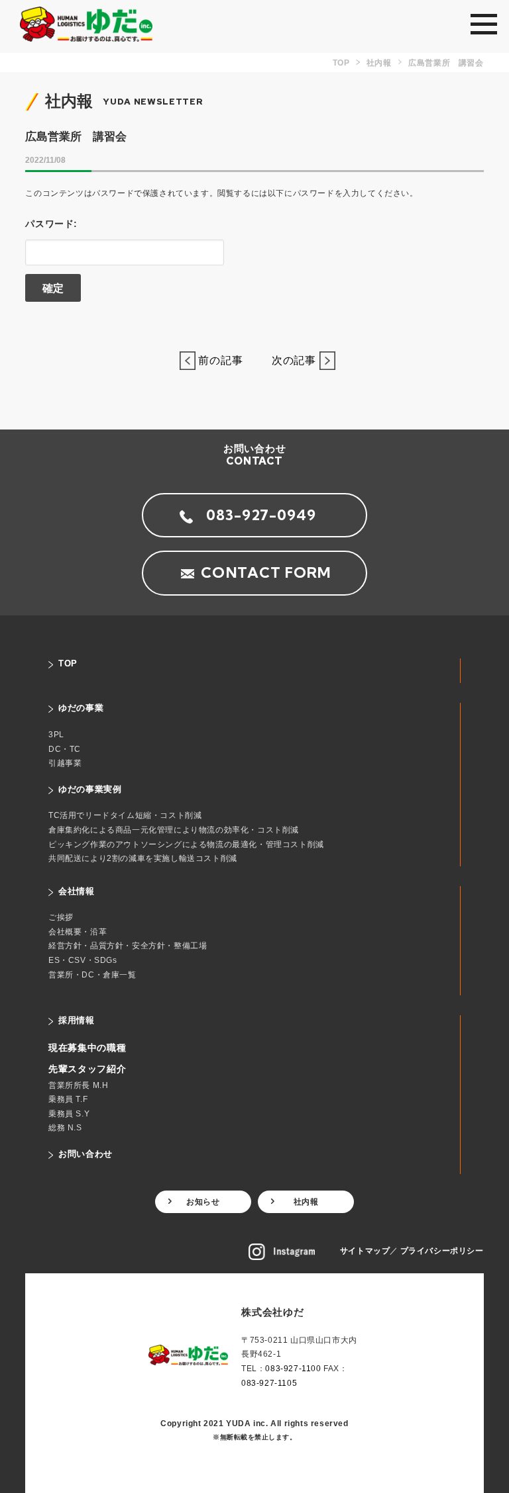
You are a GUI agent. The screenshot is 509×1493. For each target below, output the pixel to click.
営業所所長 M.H (78, 1085)
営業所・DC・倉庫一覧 (92, 974)
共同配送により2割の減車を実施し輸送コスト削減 (142, 858)
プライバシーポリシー (442, 1250)
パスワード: (51, 223)
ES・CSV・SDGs (82, 960)
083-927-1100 (293, 1368)
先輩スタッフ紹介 (87, 1068)
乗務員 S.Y (68, 1113)
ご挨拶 (61, 917)
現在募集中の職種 (87, 1047)
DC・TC (64, 749)
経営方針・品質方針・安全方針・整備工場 (127, 945)
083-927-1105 (269, 1383)
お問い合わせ (85, 1154)
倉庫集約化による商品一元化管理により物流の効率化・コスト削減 (173, 830)
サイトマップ (365, 1250)
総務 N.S (65, 1127)
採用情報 (76, 1020)
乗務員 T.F (67, 1099)
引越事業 (65, 763)
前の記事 (225, 360)
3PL (56, 734)
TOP (68, 663)
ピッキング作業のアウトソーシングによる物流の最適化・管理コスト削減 (186, 844)
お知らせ (202, 1201)
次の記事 (289, 360)
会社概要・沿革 (77, 931)
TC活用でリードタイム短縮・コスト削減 (124, 815)
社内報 (306, 1201)
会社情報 (76, 891)
